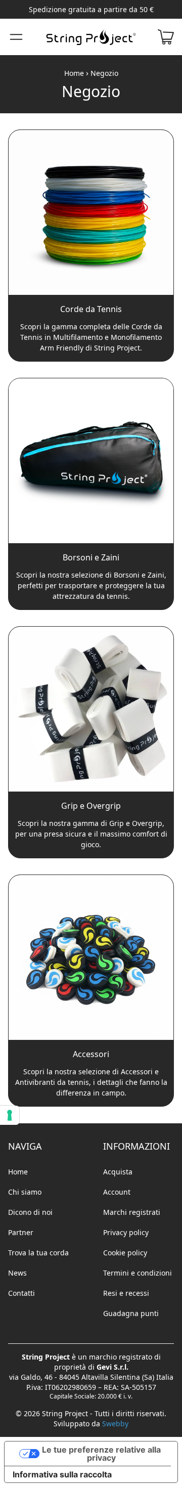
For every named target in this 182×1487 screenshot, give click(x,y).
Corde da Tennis (91, 309)
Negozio (104, 73)
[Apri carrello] (166, 37)
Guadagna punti (131, 1313)
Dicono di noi (30, 1212)
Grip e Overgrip (91, 805)
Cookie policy (125, 1252)
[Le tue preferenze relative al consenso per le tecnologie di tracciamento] (9, 1115)
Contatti (21, 1293)
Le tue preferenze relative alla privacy (101, 1454)
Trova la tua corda (38, 1252)
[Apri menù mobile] (16, 37)
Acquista (117, 1171)
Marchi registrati (131, 1212)
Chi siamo (24, 1192)
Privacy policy (126, 1232)
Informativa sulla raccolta (62, 1474)
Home (74, 73)
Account (116, 1192)
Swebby (115, 1423)
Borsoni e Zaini (91, 557)
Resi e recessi (126, 1293)
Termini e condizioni (137, 1273)
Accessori (91, 1054)
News (17, 1273)
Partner (20, 1232)
